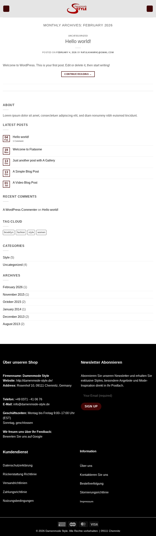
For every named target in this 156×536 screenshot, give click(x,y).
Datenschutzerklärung (18, 465)
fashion (21, 232)
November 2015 (14, 294)
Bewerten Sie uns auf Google (23, 436)
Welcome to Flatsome (27, 149)
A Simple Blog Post (26, 171)
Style (6, 257)
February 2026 (13, 287)
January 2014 (12, 309)
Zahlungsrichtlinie (15, 492)
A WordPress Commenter (20, 209)
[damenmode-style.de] (78, 8)
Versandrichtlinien (15, 483)
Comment (146, 87)
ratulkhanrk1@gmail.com (97, 52)
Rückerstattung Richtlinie (20, 474)
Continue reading (78, 74)
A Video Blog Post (25, 182)
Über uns (86, 465)
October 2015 (12, 301)
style (31, 232)
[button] (6, 9)
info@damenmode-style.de (31, 404)
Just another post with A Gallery (34, 160)
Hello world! (78, 41)
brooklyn (8, 232)
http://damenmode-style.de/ (34, 380)
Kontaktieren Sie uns (94, 474)
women (41, 232)
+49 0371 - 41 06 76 (28, 399)
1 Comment (21, 141)
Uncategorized (78, 36)
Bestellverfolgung (91, 483)
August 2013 (11, 324)
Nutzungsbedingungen (18, 500)
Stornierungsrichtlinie (94, 492)
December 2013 (14, 316)
